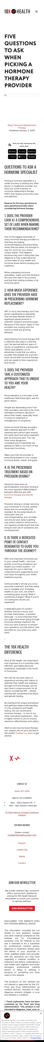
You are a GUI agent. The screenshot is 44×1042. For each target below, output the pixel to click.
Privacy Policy (36, 1038)
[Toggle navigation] (36, 11)
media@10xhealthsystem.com (22, 835)
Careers (22, 863)
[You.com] (22, 157)
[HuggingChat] (12, 157)
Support (22, 843)
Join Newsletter (22, 908)
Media (22, 856)
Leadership (22, 850)
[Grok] (31, 157)
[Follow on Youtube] (33, 869)
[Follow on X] (20, 869)
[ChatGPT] (12, 151)
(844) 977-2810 (22, 791)
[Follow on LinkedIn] (29, 869)
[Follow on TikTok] (24, 869)
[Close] (40, 1013)
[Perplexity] (22, 151)
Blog (10, 125)
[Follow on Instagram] (15, 869)
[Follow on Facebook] (11, 869)
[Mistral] (31, 151)
